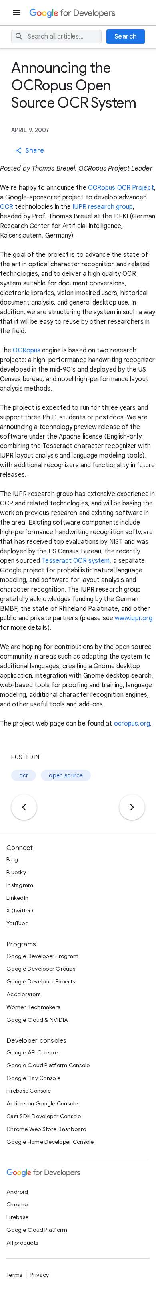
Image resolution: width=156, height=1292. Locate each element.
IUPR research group (102, 207)
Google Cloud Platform (36, 1229)
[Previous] (24, 807)
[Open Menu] (18, 12)
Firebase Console (28, 1090)
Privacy (39, 1274)
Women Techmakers (33, 1007)
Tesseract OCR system (76, 561)
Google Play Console (33, 1078)
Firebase (17, 1217)
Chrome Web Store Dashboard (46, 1129)
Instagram (19, 885)
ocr (23, 775)
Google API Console (32, 1052)
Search (125, 37)
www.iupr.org (133, 618)
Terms (14, 1274)
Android (17, 1191)
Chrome (17, 1204)
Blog (12, 859)
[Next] (132, 807)
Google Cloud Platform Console (48, 1065)
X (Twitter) (19, 910)
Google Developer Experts (40, 981)
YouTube (17, 923)
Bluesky (16, 872)
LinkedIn (17, 897)
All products (22, 1242)
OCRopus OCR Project (121, 188)
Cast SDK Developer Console (43, 1116)
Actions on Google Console (42, 1103)
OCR (6, 207)
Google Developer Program (42, 956)
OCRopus (26, 350)
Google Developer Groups (40, 968)
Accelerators (23, 994)
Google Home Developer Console (50, 1141)
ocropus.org (132, 724)
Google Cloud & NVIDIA (37, 1019)
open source (66, 775)
